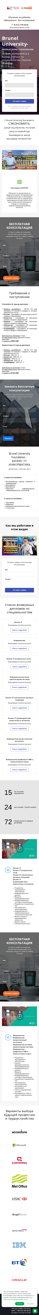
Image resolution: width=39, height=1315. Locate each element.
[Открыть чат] (35, 1311)
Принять (20, 1304)
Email (5, 266)
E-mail (5, 426)
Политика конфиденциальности (15, 1299)
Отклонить (30, 1304)
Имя (6, 81)
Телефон (8, 90)
